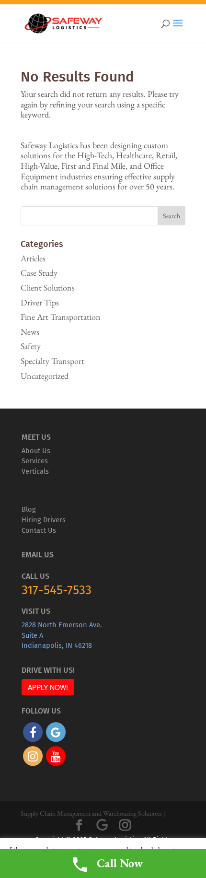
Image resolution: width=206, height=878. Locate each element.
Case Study (39, 272)
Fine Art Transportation (61, 316)
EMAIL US (38, 554)
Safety (31, 345)
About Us (36, 450)
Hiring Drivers (44, 519)
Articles (33, 258)
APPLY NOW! (48, 687)
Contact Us (39, 530)
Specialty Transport (52, 360)
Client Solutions (48, 287)
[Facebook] (79, 825)
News (30, 331)
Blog (29, 509)
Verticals (35, 471)
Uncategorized (45, 375)
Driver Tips (40, 302)
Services (35, 461)
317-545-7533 (57, 589)
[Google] (102, 825)
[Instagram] (125, 825)
